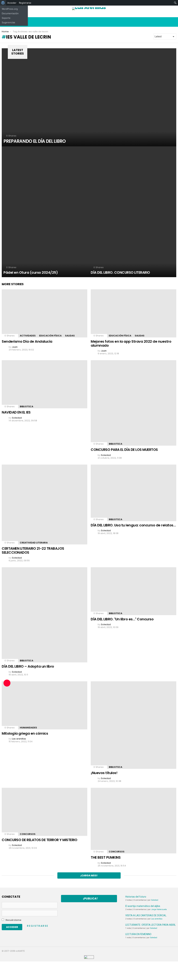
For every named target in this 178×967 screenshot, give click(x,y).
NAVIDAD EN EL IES (16, 412)
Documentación (10, 13)
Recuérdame (13, 920)
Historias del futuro (135, 896)
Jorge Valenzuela (159, 909)
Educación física (50, 335)
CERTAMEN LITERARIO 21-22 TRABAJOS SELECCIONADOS (33, 550)
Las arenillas (156, 919)
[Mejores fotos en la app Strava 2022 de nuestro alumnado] (133, 313)
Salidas (70, 335)
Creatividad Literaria (34, 542)
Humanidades (28, 727)
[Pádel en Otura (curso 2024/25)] (45, 211)
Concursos (27, 834)
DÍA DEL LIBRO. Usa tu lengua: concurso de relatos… (133, 525)
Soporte (6, 17)
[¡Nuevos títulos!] (133, 725)
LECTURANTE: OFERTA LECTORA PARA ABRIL (150, 924)
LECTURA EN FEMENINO (138, 934)
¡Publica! (90, 898)
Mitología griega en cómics (25, 733)
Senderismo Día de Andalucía (27, 341)
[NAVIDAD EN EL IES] (44, 384)
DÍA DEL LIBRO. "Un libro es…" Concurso (122, 619)
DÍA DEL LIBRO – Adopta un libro (28, 666)
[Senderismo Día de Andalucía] (44, 313)
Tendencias (154, 14)
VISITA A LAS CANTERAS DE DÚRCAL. (146, 915)
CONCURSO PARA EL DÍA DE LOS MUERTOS (124, 449)
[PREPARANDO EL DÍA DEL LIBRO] (89, 97)
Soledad (154, 900)
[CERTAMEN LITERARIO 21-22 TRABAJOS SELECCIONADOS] (44, 505)
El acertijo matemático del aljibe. (143, 906)
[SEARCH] (173, 22)
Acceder (11, 2)
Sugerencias (8, 22)
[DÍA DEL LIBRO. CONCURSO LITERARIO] (132, 211)
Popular (68, 14)
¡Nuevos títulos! (104, 772)
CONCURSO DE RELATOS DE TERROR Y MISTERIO (39, 839)
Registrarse (37, 926)
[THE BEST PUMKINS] (133, 821)
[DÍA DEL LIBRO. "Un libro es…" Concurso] (133, 591)
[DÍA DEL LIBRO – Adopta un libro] (44, 614)
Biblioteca (26, 406)
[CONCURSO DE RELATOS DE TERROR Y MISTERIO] (44, 812)
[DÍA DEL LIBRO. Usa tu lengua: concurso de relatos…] (133, 493)
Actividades (28, 335)
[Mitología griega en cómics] (44, 705)
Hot (111, 14)
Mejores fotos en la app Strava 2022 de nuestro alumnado (131, 343)
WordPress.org (10, 8)
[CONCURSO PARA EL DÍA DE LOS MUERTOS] (133, 403)
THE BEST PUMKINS (105, 857)
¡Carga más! (89, 875)
